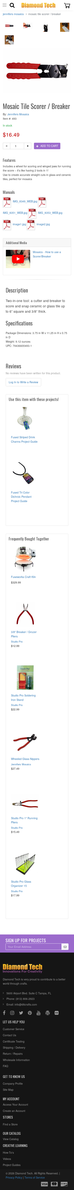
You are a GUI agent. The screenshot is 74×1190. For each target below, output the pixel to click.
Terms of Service (34, 1177)
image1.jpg (19, 224)
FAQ (5, 1066)
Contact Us (9, 1035)
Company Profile (13, 1083)
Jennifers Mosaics (18, 114)
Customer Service (13, 1029)
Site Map (8, 1089)
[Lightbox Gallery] (9, 27)
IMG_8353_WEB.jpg (49, 213)
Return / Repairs (13, 1053)
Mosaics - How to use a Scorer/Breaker (47, 254)
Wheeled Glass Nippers (25, 759)
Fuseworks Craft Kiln (23, 577)
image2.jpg (43, 224)
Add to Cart (49, 146)
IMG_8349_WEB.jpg (25, 201)
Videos (7, 1159)
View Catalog (11, 1139)
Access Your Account (15, 1104)
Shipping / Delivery (14, 1047)
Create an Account (14, 1111)
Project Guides (11, 1165)
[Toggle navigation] (4, 5)
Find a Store (10, 1124)
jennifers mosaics (13, 14)
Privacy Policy (14, 1177)
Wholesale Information (16, 1060)
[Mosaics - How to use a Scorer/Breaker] (18, 259)
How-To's (8, 1152)
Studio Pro (17, 641)
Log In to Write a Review (23, 382)
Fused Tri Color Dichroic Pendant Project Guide (21, 496)
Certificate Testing (13, 1041)
